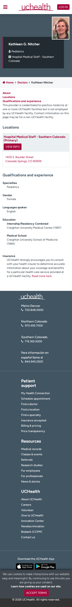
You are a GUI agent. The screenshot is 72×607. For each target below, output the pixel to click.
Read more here (42, 276)
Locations (9, 97)
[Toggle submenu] (5, 7)
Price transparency (33, 431)
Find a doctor (29, 404)
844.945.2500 (34, 361)
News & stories (30, 481)
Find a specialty (31, 415)
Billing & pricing (31, 425)
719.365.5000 (33, 341)
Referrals (27, 459)
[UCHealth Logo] (32, 296)
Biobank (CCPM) (31, 531)
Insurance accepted (33, 420)
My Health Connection (35, 393)
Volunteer (27, 510)
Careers (26, 504)
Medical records (31, 449)
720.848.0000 (34, 310)
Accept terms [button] (36, 593)
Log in (63, 7)
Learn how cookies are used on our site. (36, 586)
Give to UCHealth (32, 515)
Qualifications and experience (22, 101)
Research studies (31, 465)
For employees (30, 470)
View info (13, 146)
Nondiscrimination (32, 526)
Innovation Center (32, 521)
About (6, 93)
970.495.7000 (34, 325)
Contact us (28, 537)
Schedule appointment (35, 398)
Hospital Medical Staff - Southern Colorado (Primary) (34, 138)
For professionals (32, 476)
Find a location (30, 409)
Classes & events (31, 454)
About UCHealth (31, 499)
